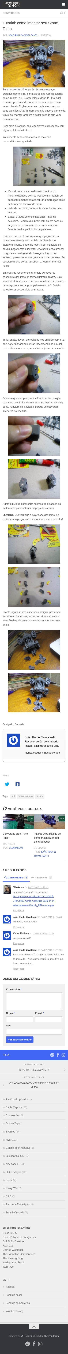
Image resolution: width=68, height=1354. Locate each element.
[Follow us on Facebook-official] (58, 1055)
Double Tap (12, 1123)
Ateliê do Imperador (17, 1099)
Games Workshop (13, 1249)
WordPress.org (14, 1310)
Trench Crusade (15, 1212)
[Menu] (63, 4)
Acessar (10, 1286)
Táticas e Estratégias (18, 1204)
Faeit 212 (8, 1245)
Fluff (8, 1139)
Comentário (13, 989)
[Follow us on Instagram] (63, 1055)
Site (8, 1025)
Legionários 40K (15, 1155)
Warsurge (8, 1266)
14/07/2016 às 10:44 (51, 917)
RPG (9, 1196)
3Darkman (16, 847)
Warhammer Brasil (13, 1262)
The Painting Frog (13, 1258)
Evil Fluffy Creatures (14, 1241)
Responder (18, 910)
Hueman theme (51, 1336)
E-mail (39, 1013)
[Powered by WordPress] (22, 1336)
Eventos (10, 1131)
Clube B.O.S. (10, 1232)
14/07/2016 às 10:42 (38, 887)
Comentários (17, 877)
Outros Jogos (13, 1171)
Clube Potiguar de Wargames (19, 1237)
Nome (10, 1013)
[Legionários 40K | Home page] (15, 4)
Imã (13, 796)
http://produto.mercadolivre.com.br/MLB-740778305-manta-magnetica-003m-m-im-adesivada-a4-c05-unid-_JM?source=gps (34, 901)
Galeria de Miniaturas (18, 1147)
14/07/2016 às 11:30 (51, 950)
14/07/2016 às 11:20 (43, 933)
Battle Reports (14, 1107)
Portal (9, 1180)
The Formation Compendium (19, 1253)
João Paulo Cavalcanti (22, 35)
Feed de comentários (18, 1302)
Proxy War (12, 1188)
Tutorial (39, 796)
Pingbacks (43, 877)
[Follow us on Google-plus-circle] (52, 1055)
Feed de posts (14, 1294)
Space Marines (25, 796)
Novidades (12, 1163)
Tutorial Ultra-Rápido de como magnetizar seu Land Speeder (47, 837)
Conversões (11, 13)
